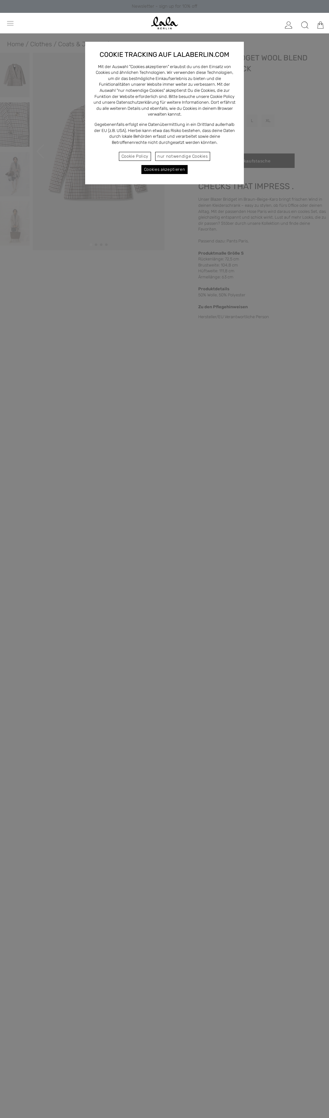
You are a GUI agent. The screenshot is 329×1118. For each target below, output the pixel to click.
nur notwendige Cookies (182, 156)
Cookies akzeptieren (164, 169)
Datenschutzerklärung (137, 102)
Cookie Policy (134, 156)
